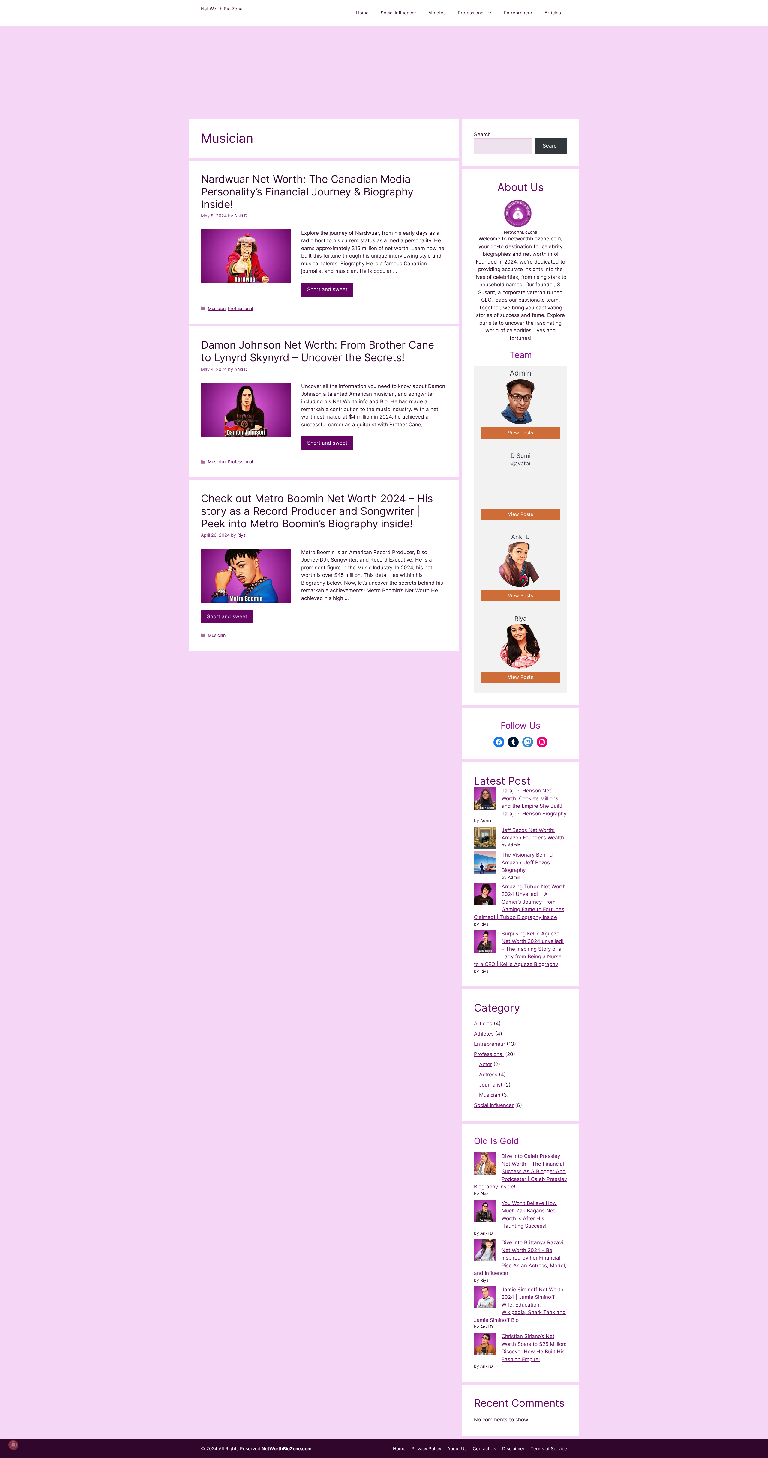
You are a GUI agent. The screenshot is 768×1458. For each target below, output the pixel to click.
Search (482, 134)
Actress (488, 1075)
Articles (552, 13)
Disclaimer (513, 1448)
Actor (485, 1064)
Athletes (437, 13)
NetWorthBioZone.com (287, 1448)
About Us (457, 1448)
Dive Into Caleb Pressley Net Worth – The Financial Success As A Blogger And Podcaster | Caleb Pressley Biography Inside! (520, 1171)
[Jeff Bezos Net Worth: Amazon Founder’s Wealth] (485, 839)
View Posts (520, 433)
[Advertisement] (384, 71)
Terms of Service (549, 1448)
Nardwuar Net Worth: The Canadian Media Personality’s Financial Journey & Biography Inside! (307, 191)
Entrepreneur (518, 13)
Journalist (490, 1085)
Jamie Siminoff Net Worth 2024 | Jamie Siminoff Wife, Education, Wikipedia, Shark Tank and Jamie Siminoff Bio (520, 1305)
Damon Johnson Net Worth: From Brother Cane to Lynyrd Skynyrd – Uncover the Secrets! (317, 351)
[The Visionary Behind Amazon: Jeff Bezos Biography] (485, 863)
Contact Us (484, 1448)
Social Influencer (398, 13)
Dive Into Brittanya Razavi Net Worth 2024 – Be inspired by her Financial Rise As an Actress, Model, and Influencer (520, 1257)
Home (362, 13)
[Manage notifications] (13, 1445)
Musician (217, 308)
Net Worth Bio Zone (222, 9)
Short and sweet (327, 289)
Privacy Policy (426, 1448)
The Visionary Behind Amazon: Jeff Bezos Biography (527, 862)
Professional (471, 13)
